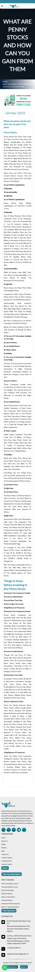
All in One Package (7, 890)
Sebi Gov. (24, 967)
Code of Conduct (6, 857)
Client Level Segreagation (12, 874)
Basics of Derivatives (8, 897)
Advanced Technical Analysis (10, 903)
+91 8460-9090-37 (14, 948)
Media (3, 844)
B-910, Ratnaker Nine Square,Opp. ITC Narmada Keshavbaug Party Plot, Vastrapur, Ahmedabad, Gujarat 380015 (19, 926)
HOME (5, 82)
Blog (2, 851)
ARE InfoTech (26, 964)
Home (3, 838)
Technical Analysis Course (9, 887)
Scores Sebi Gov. (11, 967)
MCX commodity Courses (9, 883)
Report (5, 868)
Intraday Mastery (7, 900)
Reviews (4, 848)
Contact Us (5, 854)
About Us (4, 841)
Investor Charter (6, 864)
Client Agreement (9, 911)
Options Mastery (6, 893)
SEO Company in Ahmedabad (12, 964)
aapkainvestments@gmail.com (17, 954)
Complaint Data (6, 861)
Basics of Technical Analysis (10, 907)
